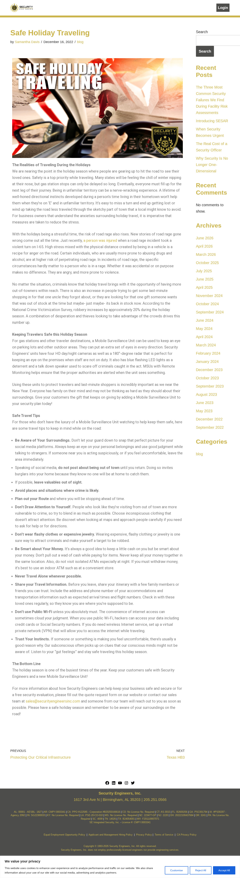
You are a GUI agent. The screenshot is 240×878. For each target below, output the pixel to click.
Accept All (224, 870)
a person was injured (100, 240)
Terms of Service (164, 834)
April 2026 (204, 246)
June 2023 (204, 403)
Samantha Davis (27, 42)
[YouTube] (120, 784)
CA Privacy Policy (186, 834)
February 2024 (208, 353)
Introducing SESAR (212, 121)
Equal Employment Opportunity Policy (64, 834)
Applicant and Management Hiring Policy (110, 834)
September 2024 (210, 312)
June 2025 (204, 279)
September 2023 (210, 386)
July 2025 (204, 271)
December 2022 (209, 419)
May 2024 (204, 329)
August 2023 (206, 394)
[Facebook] (107, 784)
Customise (176, 870)
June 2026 (204, 238)
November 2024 (209, 296)
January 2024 (207, 361)
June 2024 (204, 320)
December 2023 (209, 370)
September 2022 (210, 427)
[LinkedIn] (113, 784)
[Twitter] (132, 784)
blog (80, 42)
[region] (120, 867)
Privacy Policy (144, 834)
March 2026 (206, 254)
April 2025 (204, 287)
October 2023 (207, 378)
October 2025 (207, 263)
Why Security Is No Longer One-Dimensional (212, 164)
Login (223, 8)
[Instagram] (126, 784)
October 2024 (207, 304)
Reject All (200, 870)
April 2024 (204, 337)
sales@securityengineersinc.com (53, 701)
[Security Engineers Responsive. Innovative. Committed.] (21, 7)
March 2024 (206, 345)
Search (202, 32)
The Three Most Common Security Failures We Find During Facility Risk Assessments (212, 100)
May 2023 (204, 411)
